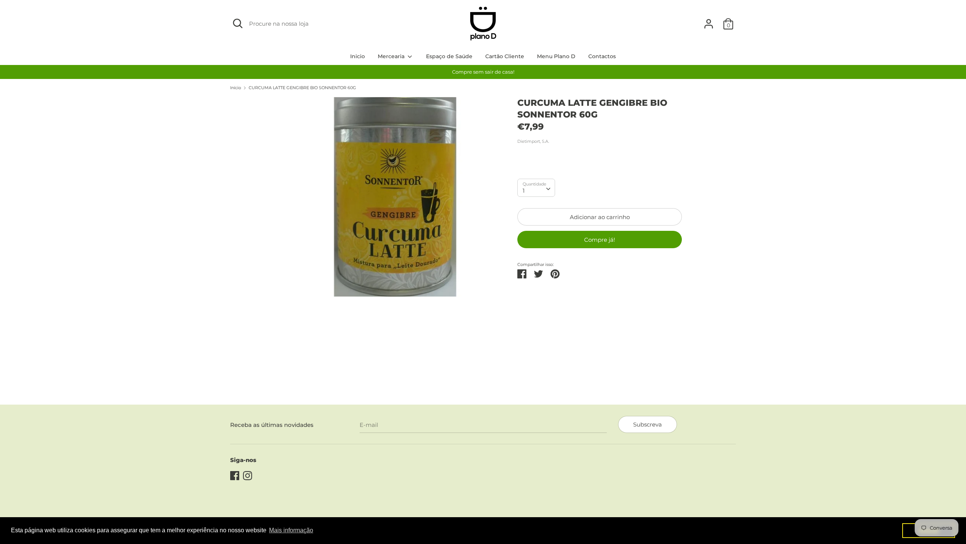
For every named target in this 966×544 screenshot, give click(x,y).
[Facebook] (234, 474)
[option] (483, 72)
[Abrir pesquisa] (237, 23)
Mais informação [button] (291, 530)
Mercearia (392, 56)
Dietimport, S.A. (533, 141)
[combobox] (536, 188)
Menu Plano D (556, 56)
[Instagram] (247, 474)
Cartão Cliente (504, 56)
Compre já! (599, 239)
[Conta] (708, 20)
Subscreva (647, 424)
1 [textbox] (524, 190)
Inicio (357, 56)
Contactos (602, 56)
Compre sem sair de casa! (483, 72)
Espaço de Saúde (449, 56)
